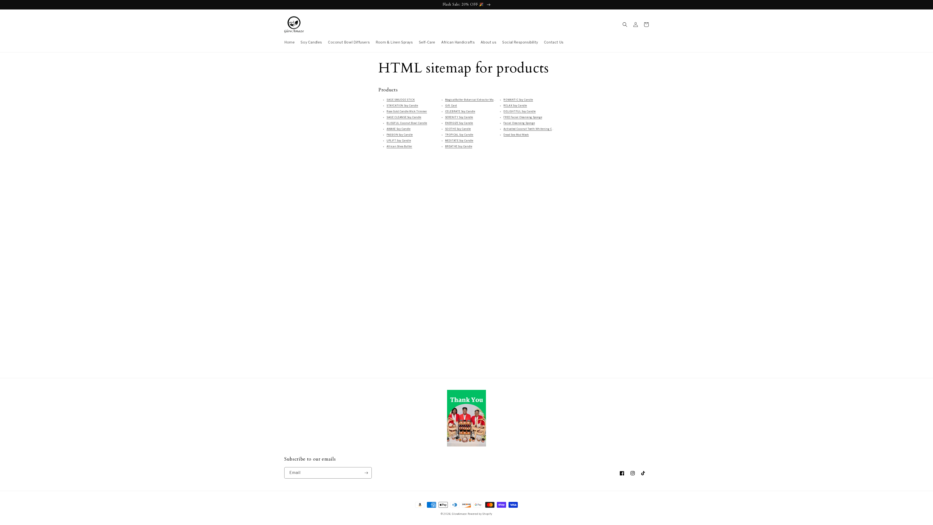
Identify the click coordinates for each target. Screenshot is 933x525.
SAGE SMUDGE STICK (401, 99)
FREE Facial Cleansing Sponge (522, 117)
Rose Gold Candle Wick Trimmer (407, 111)
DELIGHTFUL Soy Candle (519, 111)
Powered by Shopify (480, 513)
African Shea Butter (399, 146)
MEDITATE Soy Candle (459, 140)
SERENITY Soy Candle (459, 117)
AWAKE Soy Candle (399, 128)
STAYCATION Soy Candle (402, 105)
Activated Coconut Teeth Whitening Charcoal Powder (537, 128)
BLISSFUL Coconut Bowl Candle (407, 123)
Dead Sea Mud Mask (516, 134)
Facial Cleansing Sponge (519, 123)
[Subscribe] (366, 473)
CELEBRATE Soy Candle (460, 111)
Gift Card (451, 105)
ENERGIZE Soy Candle (459, 123)
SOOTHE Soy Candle (458, 128)
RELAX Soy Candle (515, 105)
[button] (625, 24)
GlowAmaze (459, 513)
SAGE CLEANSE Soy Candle (404, 117)
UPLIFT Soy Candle (399, 140)
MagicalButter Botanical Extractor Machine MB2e (477, 99)
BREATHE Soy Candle (458, 146)
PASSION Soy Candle (400, 134)
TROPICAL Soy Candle (459, 134)
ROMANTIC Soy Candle (518, 99)
